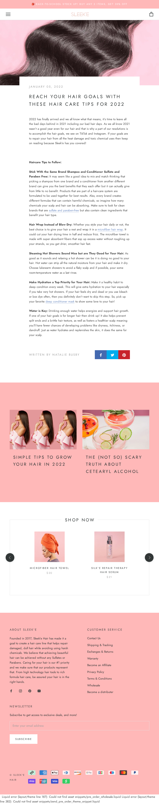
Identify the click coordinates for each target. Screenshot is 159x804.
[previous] (9, 557)
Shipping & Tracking (100, 645)
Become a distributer (100, 692)
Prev (128, 6)
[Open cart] (151, 14)
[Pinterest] (29, 690)
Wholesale (93, 685)
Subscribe (23, 739)
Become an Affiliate (99, 665)
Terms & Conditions (99, 678)
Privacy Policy (95, 672)
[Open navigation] (8, 14)
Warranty (92, 658)
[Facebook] (11, 690)
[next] (149, 557)
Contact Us (93, 638)
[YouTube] (39, 690)
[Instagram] (20, 690)
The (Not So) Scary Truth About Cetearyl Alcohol (114, 464)
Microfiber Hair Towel (49, 568)
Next (144, 6)
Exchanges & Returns (100, 652)
